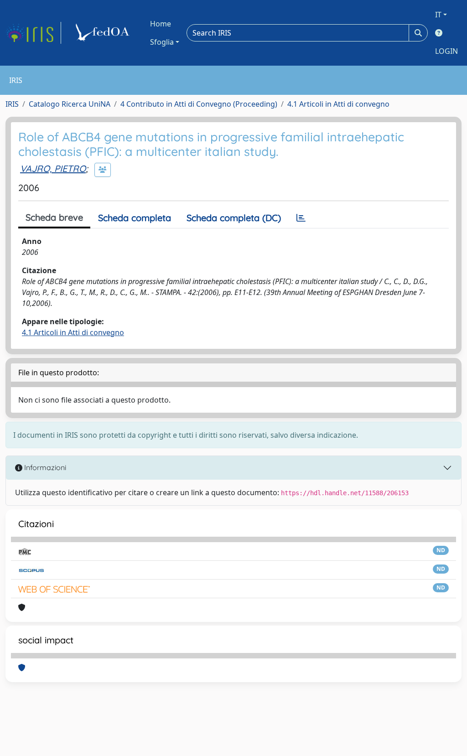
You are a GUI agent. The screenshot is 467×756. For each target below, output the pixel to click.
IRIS (12, 104)
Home (160, 24)
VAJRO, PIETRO (53, 168)
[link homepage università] (104, 33)
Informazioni (44, 467)
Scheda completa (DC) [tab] (234, 217)
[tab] (301, 218)
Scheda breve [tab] (54, 217)
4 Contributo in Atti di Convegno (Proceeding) (198, 104)
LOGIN (446, 51)
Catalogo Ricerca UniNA (69, 104)
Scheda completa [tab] (134, 217)
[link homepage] (33, 33)
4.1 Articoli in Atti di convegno (338, 104)
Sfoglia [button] (162, 42)
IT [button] (438, 15)
